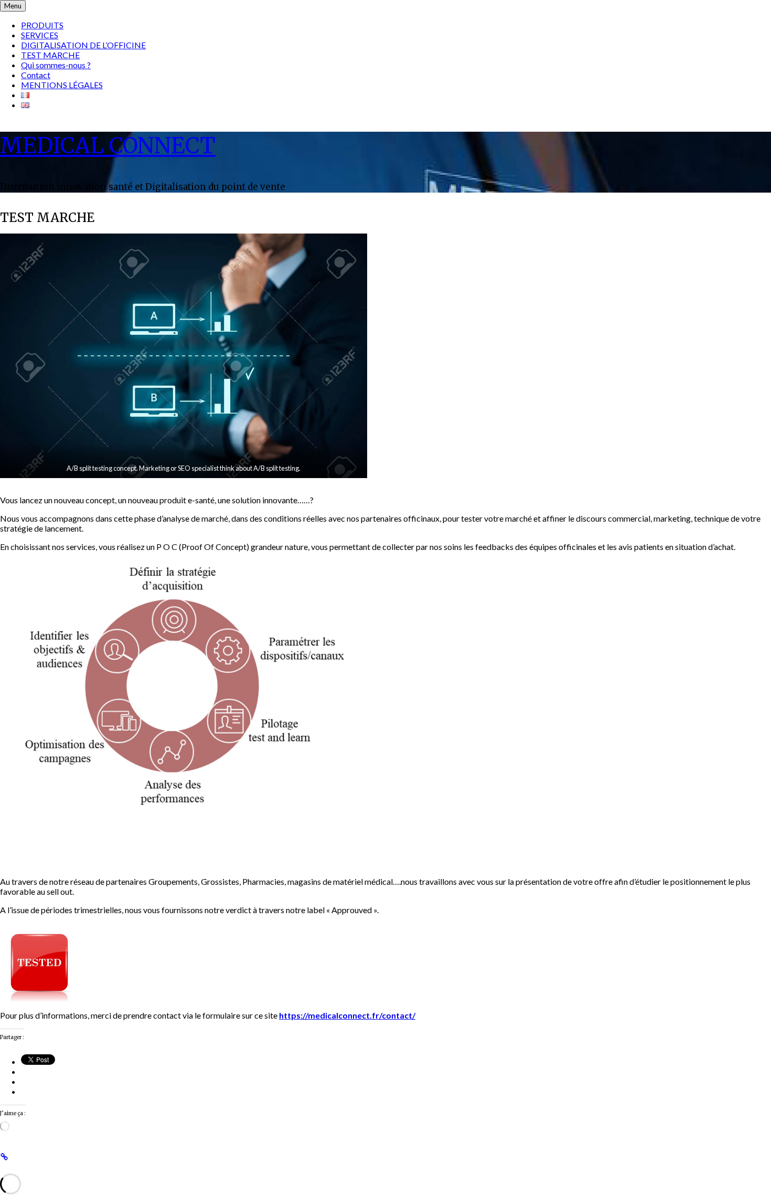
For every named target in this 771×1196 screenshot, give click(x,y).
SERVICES (39, 35)
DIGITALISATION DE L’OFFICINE (83, 45)
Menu (13, 6)
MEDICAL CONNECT (108, 145)
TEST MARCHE (50, 55)
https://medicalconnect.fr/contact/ (347, 1015)
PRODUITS (42, 25)
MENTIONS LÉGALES (62, 85)
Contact (35, 75)
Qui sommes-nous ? (56, 65)
